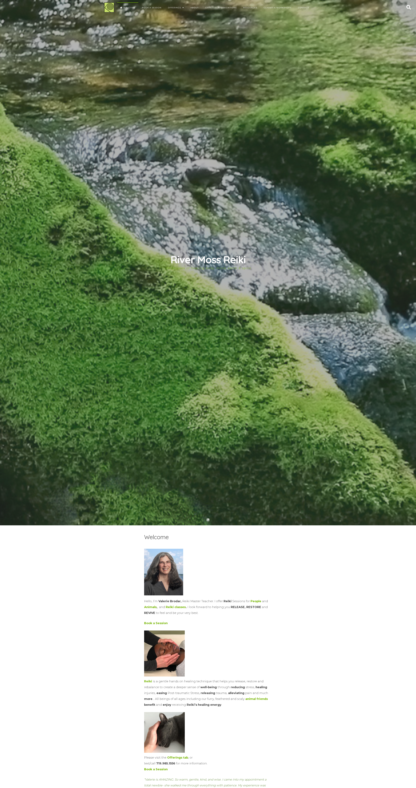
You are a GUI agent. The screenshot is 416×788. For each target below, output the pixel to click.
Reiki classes (176, 607)
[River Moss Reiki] (109, 7)
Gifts (208, 7)
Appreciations (227, 7)
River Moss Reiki (208, 259)
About (194, 7)
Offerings (174, 7)
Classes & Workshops (277, 7)
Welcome (129, 7)
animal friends (256, 699)
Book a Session (151, 7)
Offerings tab (177, 757)
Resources (250, 7)
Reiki (148, 681)
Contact (303, 7)
